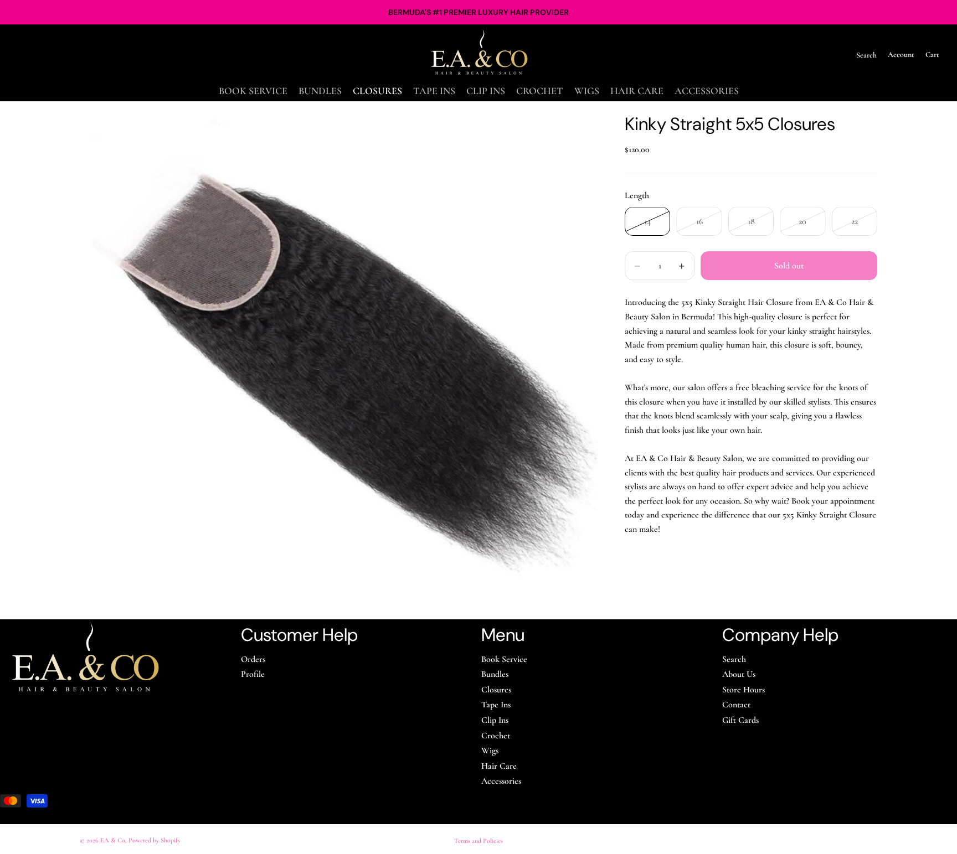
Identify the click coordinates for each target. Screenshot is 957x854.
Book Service (504, 659)
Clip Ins (494, 720)
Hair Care (499, 766)
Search (734, 659)
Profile (253, 674)
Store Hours (743, 689)
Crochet (495, 735)
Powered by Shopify (154, 840)
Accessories (501, 780)
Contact (736, 704)
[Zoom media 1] (339, 360)
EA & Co (112, 840)
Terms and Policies (478, 841)
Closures (496, 689)
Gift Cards (740, 720)
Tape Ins (496, 704)
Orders (253, 659)
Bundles (494, 674)
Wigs (489, 750)
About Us (738, 674)
